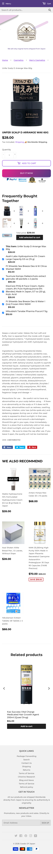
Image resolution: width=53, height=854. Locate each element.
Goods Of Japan (27, 843)
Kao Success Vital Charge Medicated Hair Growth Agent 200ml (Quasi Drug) (23, 714)
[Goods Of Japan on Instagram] (30, 836)
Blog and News (26, 780)
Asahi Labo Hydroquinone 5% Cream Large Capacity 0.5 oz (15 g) (25, 257)
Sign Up (45, 823)
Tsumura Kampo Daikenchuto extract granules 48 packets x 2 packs (26, 277)
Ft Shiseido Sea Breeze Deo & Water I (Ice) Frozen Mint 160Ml (25, 303)
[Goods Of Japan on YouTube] (35, 836)
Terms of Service (26, 773)
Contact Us (26, 763)
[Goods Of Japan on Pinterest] (25, 836)
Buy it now (26, 173)
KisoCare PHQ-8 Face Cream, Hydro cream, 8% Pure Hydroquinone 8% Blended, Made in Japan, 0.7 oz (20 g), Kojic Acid (26, 290)
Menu (8, 3)
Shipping (19, 142)
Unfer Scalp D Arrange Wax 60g (26, 248)
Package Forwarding (26, 756)
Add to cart (26, 726)
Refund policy (26, 787)
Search (26, 759)
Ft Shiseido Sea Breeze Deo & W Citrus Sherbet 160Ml (26, 267)
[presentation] (4, 688)
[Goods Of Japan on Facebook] (20, 836)
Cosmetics (18, 60)
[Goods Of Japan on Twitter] (16, 836)
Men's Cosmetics (37, 60)
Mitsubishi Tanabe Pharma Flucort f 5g (26, 311)
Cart (48, 3)
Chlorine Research (26, 777)
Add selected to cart (29, 237)
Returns (26, 770)
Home (5, 60)
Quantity (6, 149)
